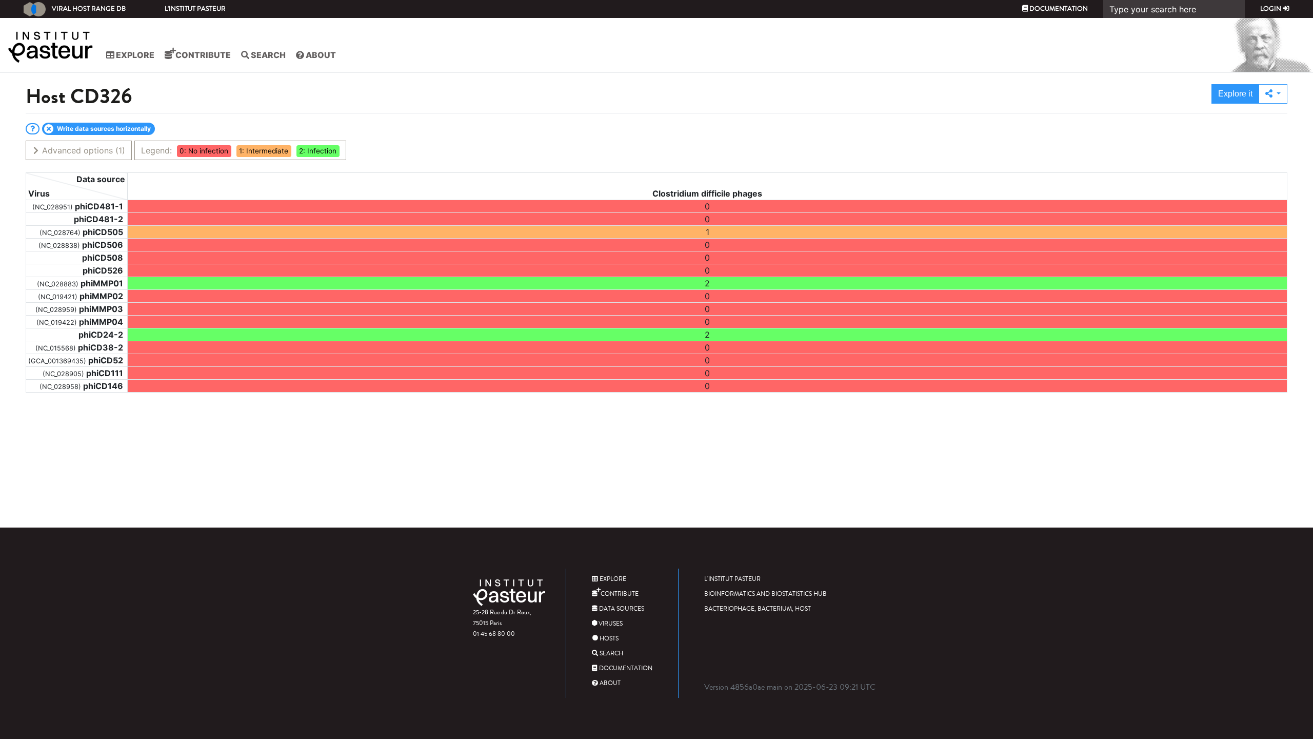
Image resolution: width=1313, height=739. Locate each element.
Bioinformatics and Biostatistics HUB (765, 594)
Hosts (608, 638)
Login (1271, 8)
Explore (134, 55)
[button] (1273, 94)
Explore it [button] (1235, 93)
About (320, 55)
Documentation (1058, 8)
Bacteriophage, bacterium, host (757, 609)
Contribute (202, 55)
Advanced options (82, 150)
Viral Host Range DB (89, 8)
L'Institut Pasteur (195, 8)
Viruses (610, 623)
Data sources (621, 609)
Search (267, 55)
